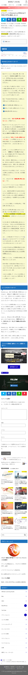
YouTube (4, 610)
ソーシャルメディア (7, 624)
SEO (3, 601)
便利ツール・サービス (7, 652)
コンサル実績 (4, 10)
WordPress (4, 605)
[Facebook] (14, 386)
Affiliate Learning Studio (8, 591)
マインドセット (6, 638)
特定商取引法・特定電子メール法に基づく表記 (14, 666)
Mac (3, 596)
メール (3, 430)
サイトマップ (19, 668)
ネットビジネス (6, 629)
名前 (2, 422)
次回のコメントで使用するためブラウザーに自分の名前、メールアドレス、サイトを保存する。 (13, 446)
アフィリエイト (6, 615)
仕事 (3, 647)
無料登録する (13, 366)
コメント (4, 408)
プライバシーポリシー (10, 668)
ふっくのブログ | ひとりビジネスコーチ (13, 671)
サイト (3, 437)
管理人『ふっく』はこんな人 (14, 7)
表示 (9, 41)
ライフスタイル (6, 643)
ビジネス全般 (5, 633)
